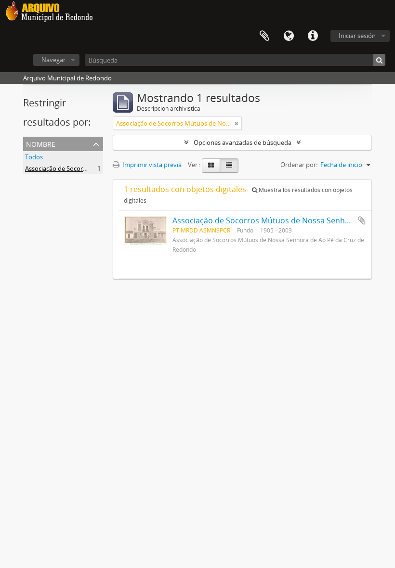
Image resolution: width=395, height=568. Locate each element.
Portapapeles (264, 36)
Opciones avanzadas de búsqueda (242, 142)
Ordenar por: (298, 164)
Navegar (53, 59)
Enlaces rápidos (313, 36)
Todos (34, 157)
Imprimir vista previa (151, 164)
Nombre (40, 143)
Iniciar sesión (357, 35)
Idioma (288, 36)
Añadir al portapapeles (362, 220)
